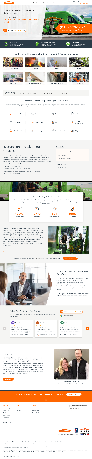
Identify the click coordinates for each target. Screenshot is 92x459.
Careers (19, 410)
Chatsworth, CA (61, 167)
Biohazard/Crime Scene (20, 93)
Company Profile (21, 408)
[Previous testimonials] (4, 328)
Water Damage (7, 408)
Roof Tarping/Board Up (50, 93)
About (48, 2)
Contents (68, 93)
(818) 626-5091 (84, 3)
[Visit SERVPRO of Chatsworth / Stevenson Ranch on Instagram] (46, 400)
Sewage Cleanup (9, 93)
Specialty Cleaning (7, 422)
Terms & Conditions (37, 408)
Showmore (5, 252)
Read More (8, 379)
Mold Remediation (7, 412)
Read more (14, 336)
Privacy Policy (35, 410)
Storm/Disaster (6, 415)
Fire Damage (6, 410)
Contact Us (56, 3)
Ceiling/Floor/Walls (31, 93)
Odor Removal (40, 93)
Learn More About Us (64, 152)
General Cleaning (7, 425)
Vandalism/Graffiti (61, 93)
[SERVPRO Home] (9, 2)
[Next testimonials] (87, 328)
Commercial (40, 2)
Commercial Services (64, 158)
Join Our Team (62, 155)
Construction (6, 417)
